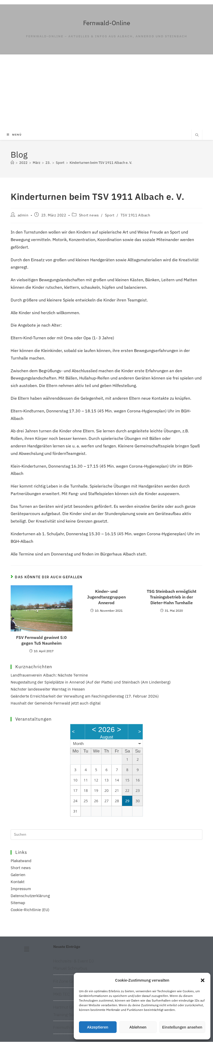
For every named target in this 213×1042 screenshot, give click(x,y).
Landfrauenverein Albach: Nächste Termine (49, 675)
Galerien (18, 874)
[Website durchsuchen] (197, 135)
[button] (202, 980)
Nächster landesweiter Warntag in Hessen (48, 689)
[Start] (12, 162)
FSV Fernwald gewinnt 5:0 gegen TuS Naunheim (41, 640)
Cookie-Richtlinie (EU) (30, 909)
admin (23, 215)
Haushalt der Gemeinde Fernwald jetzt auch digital (56, 703)
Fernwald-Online (106, 23)
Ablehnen (138, 1027)
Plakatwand (21, 860)
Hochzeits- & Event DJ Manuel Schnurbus (73, 964)
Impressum (21, 888)
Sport (110, 215)
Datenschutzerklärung (30, 895)
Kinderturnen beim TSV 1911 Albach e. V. (101, 162)
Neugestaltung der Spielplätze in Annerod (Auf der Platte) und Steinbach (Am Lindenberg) (91, 682)
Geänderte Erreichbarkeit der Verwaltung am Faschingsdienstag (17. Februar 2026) (85, 696)
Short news (89, 215)
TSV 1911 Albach (135, 215)
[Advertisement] (106, 90)
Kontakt (17, 881)
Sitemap (18, 902)
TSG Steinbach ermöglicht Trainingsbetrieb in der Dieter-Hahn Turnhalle (171, 597)
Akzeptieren (97, 1027)
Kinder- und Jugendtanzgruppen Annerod (106, 597)
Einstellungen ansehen (182, 1027)
